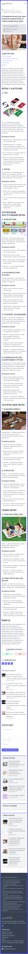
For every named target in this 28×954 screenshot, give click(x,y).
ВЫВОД (4, 65)
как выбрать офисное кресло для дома (12, 904)
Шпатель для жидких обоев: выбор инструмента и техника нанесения (15, 714)
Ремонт (4, 939)
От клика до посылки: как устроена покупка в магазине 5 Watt (16, 685)
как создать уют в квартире (10, 884)
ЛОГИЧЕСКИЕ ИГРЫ (7, 60)
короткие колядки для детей (10, 903)
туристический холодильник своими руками (14, 901)
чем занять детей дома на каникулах (12, 895)
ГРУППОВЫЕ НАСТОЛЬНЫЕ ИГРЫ (10, 58)
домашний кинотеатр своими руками (12, 891)
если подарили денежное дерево (11, 881)
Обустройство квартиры (8, 935)
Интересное (5, 937)
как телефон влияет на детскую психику (13, 897)
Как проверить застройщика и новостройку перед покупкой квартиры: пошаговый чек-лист (16, 694)
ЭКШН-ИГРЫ (6, 63)
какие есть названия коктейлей (11, 907)
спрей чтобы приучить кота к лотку (11, 906)
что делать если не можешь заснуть (12, 882)
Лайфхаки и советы (14, 28)
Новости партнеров (7, 933)
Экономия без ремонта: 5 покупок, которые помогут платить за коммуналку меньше (16, 677)
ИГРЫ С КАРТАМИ (7, 56)
